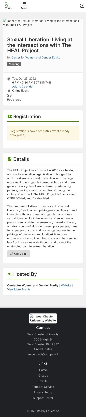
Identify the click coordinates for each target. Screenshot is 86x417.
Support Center (43, 398)
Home (43, 370)
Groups (43, 375)
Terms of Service (43, 386)
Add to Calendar (23, 86)
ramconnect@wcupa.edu (43, 354)
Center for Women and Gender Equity (35, 57)
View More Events (18, 289)
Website (66, 285)
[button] (8, 5)
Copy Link (20, 253)
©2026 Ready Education (43, 411)
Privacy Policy (43, 392)
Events (43, 381)
